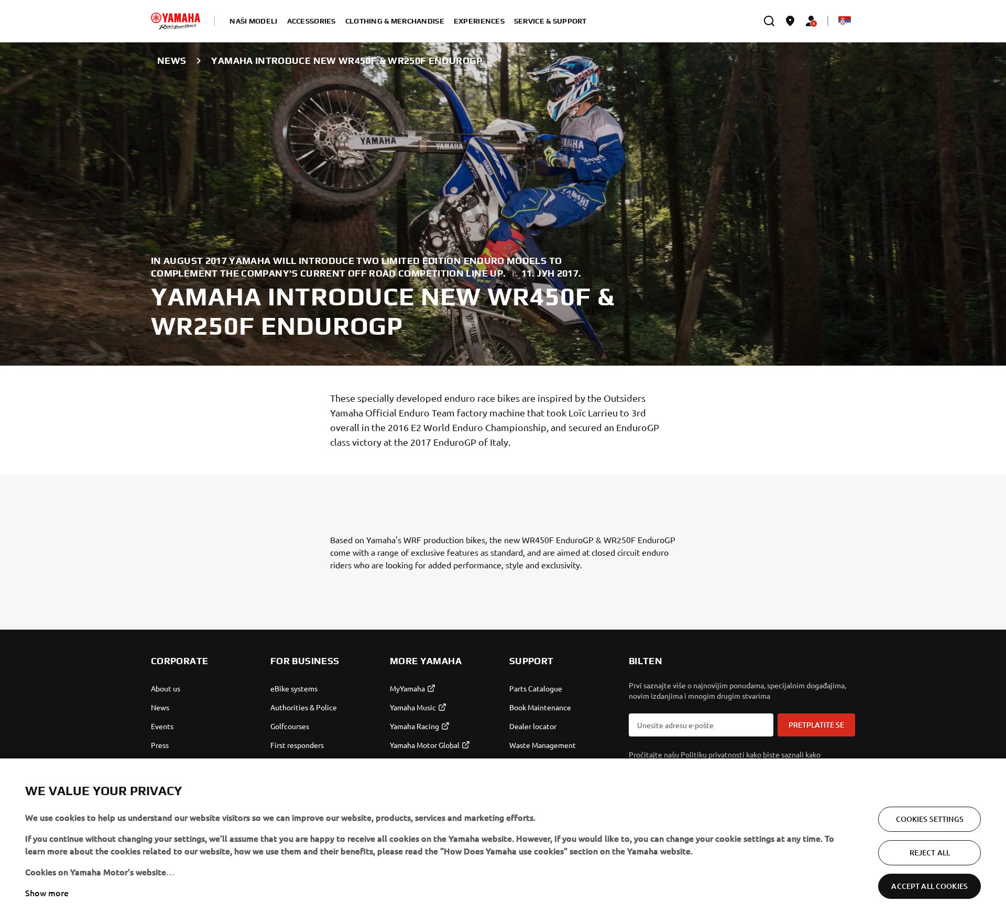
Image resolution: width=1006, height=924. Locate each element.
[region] (503, 841)
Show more (47, 892)
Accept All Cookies (929, 886)
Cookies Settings (930, 819)
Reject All (930, 852)
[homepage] (175, 21)
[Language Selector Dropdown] (844, 20)
